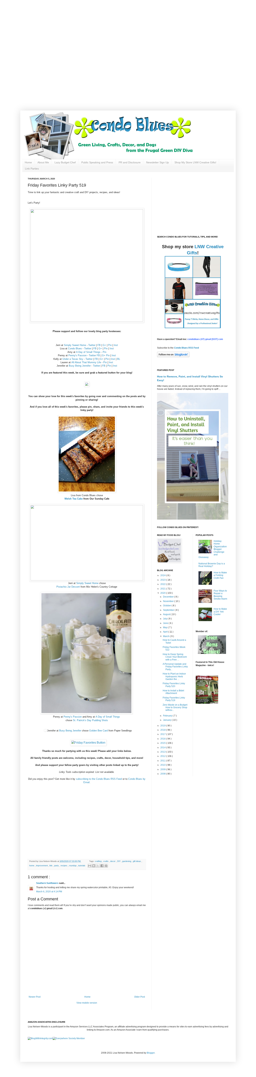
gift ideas (137, 861)
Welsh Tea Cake (73, 498)
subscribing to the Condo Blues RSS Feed (99, 779)
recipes (64, 865)
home (32, 865)
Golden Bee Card (98, 730)
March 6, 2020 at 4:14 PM (49, 891)
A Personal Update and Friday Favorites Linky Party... (175, 667)
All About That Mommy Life (86, 362)
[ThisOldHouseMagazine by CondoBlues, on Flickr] (207, 703)
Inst (116, 345)
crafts (106, 861)
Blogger (151, 1053)
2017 (163, 734)
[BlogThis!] (94, 866)
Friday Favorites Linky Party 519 (174, 699)
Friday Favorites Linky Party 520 (174, 684)
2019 (163, 725)
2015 (163, 743)
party (56, 865)
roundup (73, 865)
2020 (163, 593)
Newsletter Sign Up (157, 162)
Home (28, 162)
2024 (163, 575)
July (165, 618)
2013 (163, 752)
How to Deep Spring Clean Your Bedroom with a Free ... (175, 657)
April (165, 631)
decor (113, 861)
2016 (163, 738)
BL (118, 359)
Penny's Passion (77, 355)
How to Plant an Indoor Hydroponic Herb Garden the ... (174, 676)
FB (99, 345)
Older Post (139, 997)
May (165, 627)
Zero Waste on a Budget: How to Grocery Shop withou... (175, 708)
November (168, 601)
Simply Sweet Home (75, 345)
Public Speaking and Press (97, 162)
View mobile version (86, 1003)
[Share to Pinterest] (106, 866)
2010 (163, 765)
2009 (163, 769)
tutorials (82, 865)
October (167, 605)
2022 (163, 584)
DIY (119, 861)
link (51, 865)
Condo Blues (75, 348)
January (167, 720)
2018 (163, 730)
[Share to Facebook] (102, 866)
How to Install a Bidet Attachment (173, 692)
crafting (98, 861)
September (169, 610)
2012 (163, 756)
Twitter (91, 345)
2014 (163, 747)
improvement (42, 865)
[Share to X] (98, 866)
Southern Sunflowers (47, 883)
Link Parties (32, 168)
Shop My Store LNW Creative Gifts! (195, 162)
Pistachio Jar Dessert (68, 586)
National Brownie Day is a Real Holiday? (211, 565)
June (166, 623)
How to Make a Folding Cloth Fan (220, 575)
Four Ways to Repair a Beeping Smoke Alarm (220, 594)
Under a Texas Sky (72, 359)
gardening (127, 861)
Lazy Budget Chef (65, 162)
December (168, 596)
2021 (163, 588)
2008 (163, 773)
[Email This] (89, 866)
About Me (43, 162)
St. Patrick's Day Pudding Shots (90, 720)
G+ (104, 345)
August (167, 614)
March (166, 636)
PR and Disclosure (130, 162)
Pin (110, 345)
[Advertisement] (119, 26)
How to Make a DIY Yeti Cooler (220, 612)
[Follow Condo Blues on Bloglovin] (173, 356)
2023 (163, 580)
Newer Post (34, 997)
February (168, 715)
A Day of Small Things (88, 352)
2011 (163, 760)
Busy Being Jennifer (80, 365)
